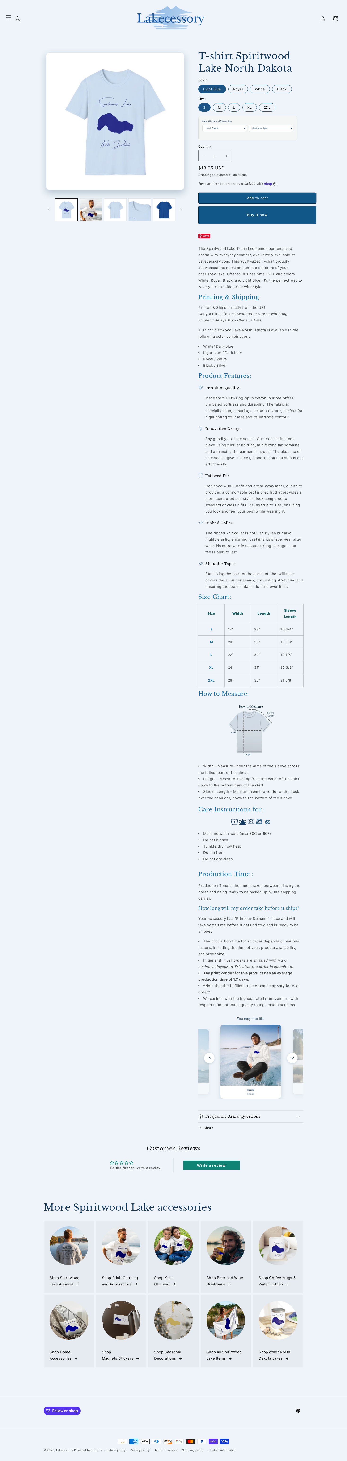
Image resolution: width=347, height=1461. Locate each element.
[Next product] (292, 1058)
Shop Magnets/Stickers (118, 1355)
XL (249, 107)
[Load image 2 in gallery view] (91, 209)
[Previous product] (209, 1058)
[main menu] (9, 19)
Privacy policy (140, 1450)
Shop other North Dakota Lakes (274, 1355)
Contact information (222, 1450)
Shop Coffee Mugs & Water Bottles (277, 1281)
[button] (18, 18)
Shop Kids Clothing (163, 1281)
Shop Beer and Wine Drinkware (225, 1281)
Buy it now (257, 215)
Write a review (211, 1165)
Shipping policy (193, 1450)
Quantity (205, 146)
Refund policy (116, 1450)
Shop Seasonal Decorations (167, 1355)
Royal (238, 89)
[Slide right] (181, 209)
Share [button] (208, 1128)
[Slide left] (49, 209)
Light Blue (212, 89)
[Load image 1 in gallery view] (66, 209)
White (260, 89)
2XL (267, 107)
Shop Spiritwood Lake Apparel (65, 1281)
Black (282, 89)
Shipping (204, 175)
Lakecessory (64, 1450)
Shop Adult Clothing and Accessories (120, 1281)
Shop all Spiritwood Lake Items (224, 1355)
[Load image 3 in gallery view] (115, 209)
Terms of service (166, 1450)
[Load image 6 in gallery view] (164, 209)
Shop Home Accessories (61, 1355)
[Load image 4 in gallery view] (139, 209)
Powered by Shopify (88, 1450)
